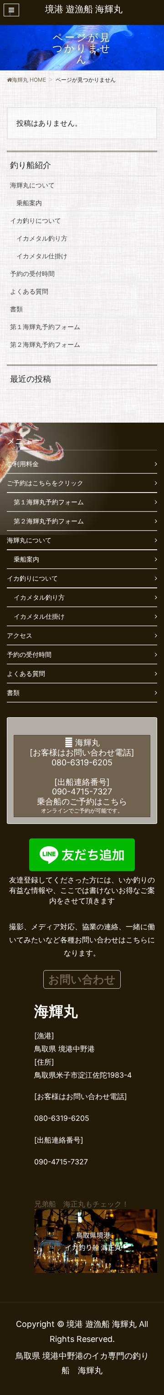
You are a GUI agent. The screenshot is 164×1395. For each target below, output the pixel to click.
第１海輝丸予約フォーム (45, 326)
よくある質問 (29, 291)
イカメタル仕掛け (41, 256)
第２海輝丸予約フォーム (45, 344)
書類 (16, 309)
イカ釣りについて (35, 220)
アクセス (19, 635)
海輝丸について (32, 185)
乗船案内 (29, 203)
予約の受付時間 (32, 273)
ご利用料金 (23, 464)
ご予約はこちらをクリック (45, 483)
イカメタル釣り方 (41, 238)
